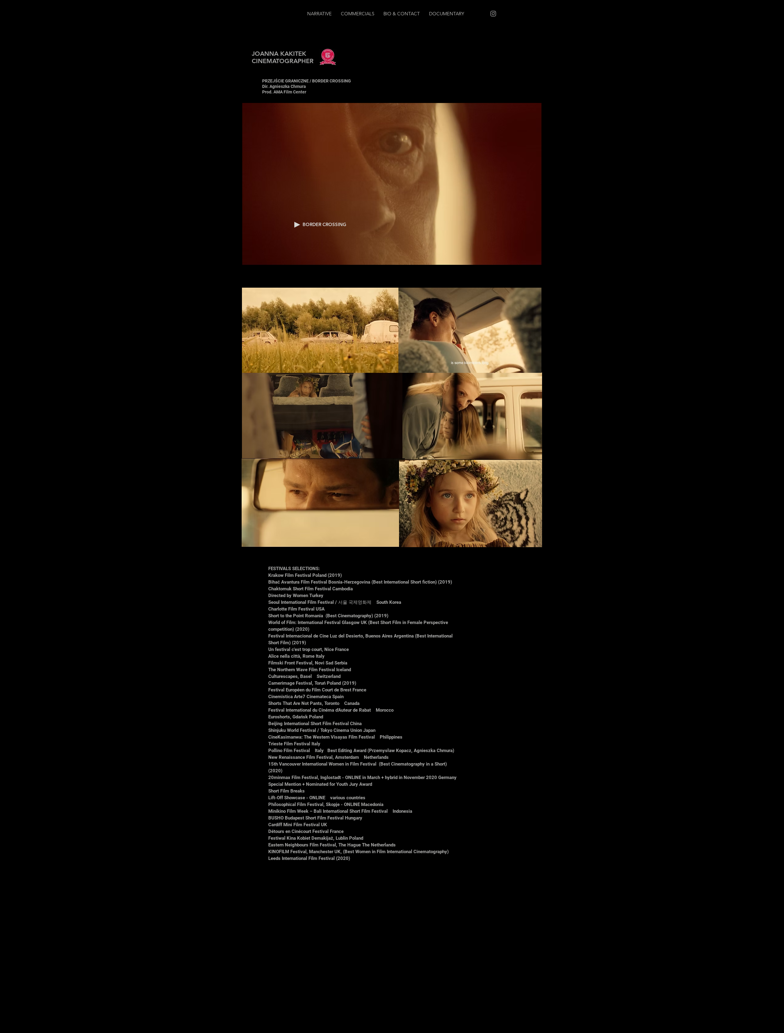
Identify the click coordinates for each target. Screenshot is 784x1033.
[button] (297, 225)
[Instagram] (493, 13)
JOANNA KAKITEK (279, 53)
